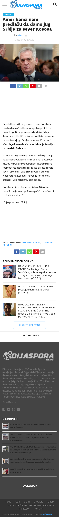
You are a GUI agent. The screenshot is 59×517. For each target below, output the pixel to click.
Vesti (17, 502)
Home (8, 502)
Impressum (24, 509)
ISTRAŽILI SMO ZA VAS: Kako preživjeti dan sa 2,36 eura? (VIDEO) (35, 289)
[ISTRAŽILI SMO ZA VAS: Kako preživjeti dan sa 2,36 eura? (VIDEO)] (9, 291)
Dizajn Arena (46, 514)
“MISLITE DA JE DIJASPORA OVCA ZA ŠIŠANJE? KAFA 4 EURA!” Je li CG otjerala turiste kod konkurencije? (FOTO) (32, 437)
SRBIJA (36, 242)
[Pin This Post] (32, 85)
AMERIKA (27, 242)
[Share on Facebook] (13, 85)
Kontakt (38, 509)
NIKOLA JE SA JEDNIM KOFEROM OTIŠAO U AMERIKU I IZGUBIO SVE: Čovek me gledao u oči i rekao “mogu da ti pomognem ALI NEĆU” (37, 310)
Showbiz (38, 502)
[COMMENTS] (45, 85)
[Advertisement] (30, 106)
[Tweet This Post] (19, 85)
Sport (27, 502)
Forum (50, 502)
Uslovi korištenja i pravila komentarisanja (31, 505)
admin (20, 35)
